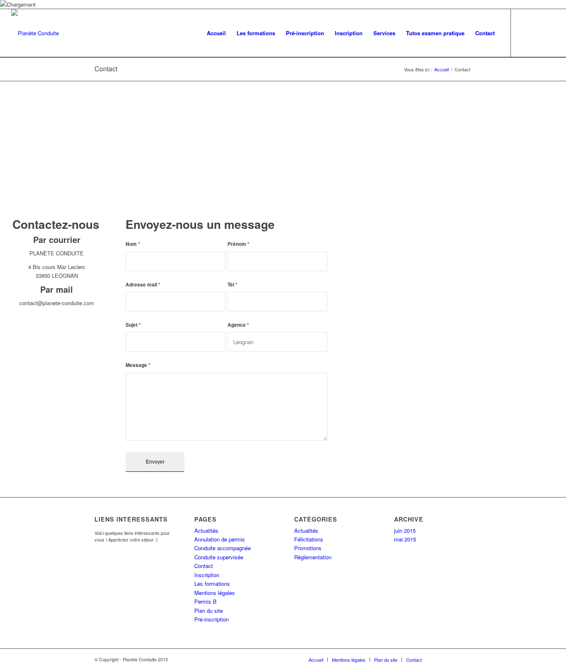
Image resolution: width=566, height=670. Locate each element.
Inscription (206, 575)
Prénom (238, 244)
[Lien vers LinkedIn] (548, 33)
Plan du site (208, 610)
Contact (105, 68)
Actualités (206, 530)
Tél (232, 284)
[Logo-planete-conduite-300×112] (35, 33)
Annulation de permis (219, 539)
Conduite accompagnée (222, 548)
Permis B (205, 601)
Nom (133, 244)
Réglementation (312, 557)
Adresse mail (143, 284)
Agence (238, 324)
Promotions (308, 548)
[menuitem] (216, 33)
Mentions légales (214, 593)
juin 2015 (405, 530)
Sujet (133, 324)
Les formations (212, 583)
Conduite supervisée (218, 557)
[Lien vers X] (524, 33)
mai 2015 (405, 539)
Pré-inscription (211, 619)
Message (138, 365)
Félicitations (308, 539)
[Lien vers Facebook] (536, 33)
